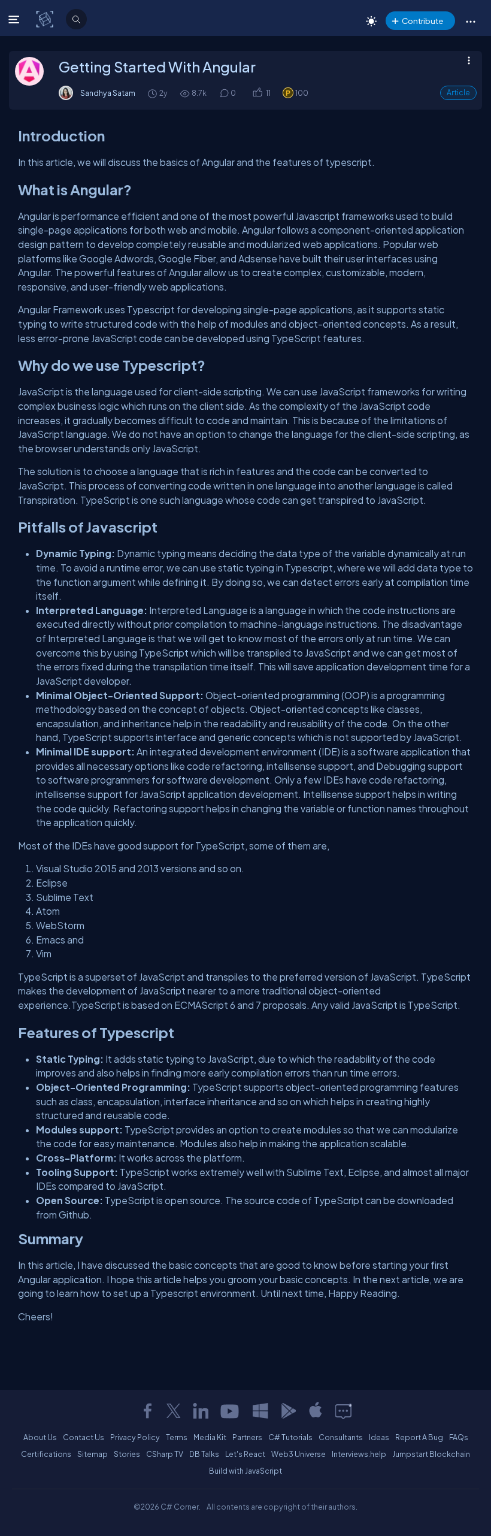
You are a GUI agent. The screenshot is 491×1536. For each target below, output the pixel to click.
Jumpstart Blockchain (431, 1454)
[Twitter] (173, 1411)
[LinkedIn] (200, 1411)
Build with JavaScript (245, 1470)
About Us (40, 1437)
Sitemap (92, 1454)
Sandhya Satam (107, 93)
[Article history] (153, 93)
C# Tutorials (290, 1437)
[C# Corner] (45, 18)
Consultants (341, 1437)
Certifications (46, 1454)
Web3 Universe (298, 1454)
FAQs (458, 1437)
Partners (247, 1437)
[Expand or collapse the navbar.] (15, 19)
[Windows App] (260, 1411)
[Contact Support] (343, 1411)
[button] (470, 21)
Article (458, 92)
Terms (176, 1437)
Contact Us (83, 1437)
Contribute (422, 21)
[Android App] (288, 1411)
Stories (127, 1454)
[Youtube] (230, 1411)
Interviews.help (359, 1454)
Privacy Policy (135, 1437)
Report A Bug (419, 1437)
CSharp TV (164, 1454)
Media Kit (209, 1437)
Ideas (379, 1437)
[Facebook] (147, 1411)
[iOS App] (315, 1411)
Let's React (245, 1454)
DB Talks (204, 1454)
